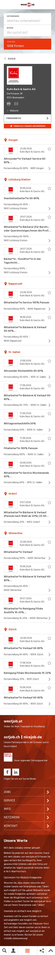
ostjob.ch (12, 737)
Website (14, 111)
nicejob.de (33, 737)
